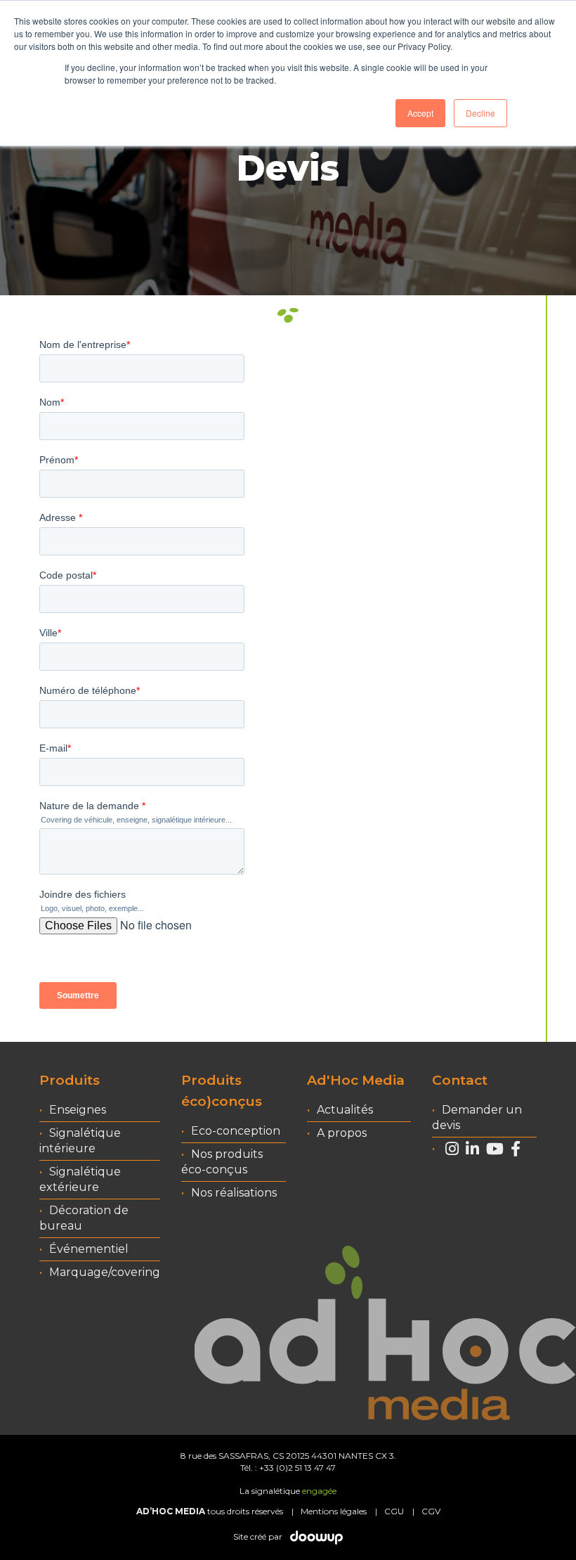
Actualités (345, 1109)
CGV (430, 1511)
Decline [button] (480, 113)
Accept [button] (420, 113)
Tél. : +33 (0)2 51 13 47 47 (288, 1467)
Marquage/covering (104, 1272)
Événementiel (89, 1249)
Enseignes (77, 1109)
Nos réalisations (234, 1192)
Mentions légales (334, 1511)
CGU (394, 1511)
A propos (342, 1133)
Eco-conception (235, 1130)
